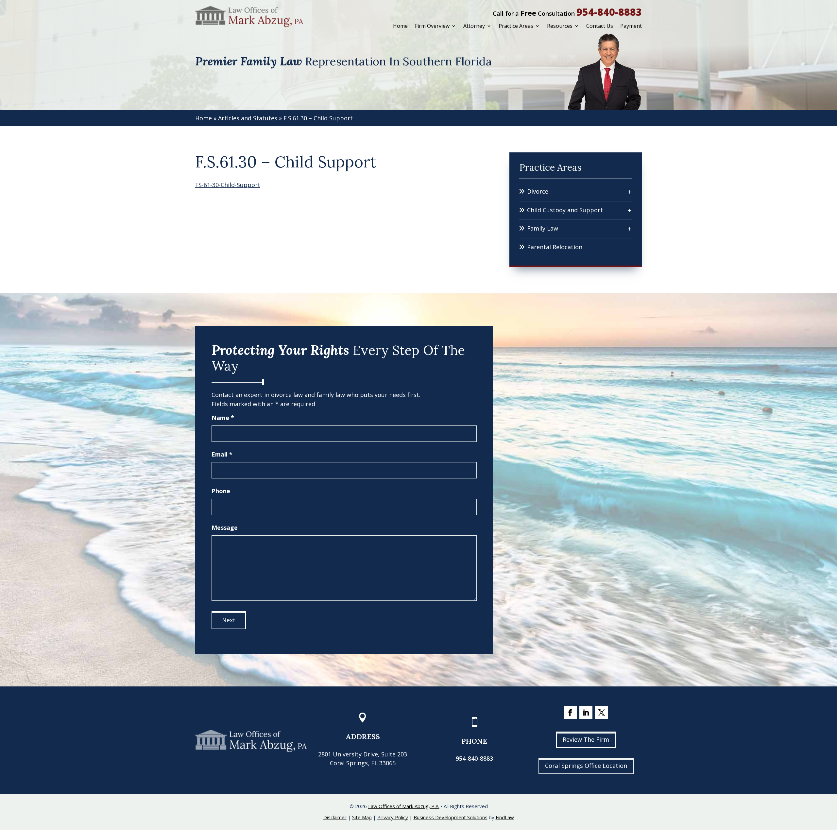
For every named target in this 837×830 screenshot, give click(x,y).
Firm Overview (432, 26)
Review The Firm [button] (586, 739)
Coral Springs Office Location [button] (586, 765)
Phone (221, 491)
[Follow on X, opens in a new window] (601, 712)
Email (222, 454)
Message (225, 527)
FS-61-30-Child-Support (227, 185)
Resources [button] (559, 26)
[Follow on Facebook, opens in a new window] (570, 712)
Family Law (542, 228)
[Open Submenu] (630, 191)
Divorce (537, 191)
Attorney (474, 26)
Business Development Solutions (450, 817)
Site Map (362, 817)
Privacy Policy (392, 817)
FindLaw (505, 817)
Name (223, 418)
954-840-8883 (609, 12)
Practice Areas (516, 26)
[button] (830, 782)
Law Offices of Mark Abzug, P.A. (403, 806)
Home (400, 26)
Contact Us (599, 26)
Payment (631, 26)
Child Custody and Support (565, 210)
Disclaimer (335, 817)
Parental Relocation (554, 247)
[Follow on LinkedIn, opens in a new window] (585, 712)
